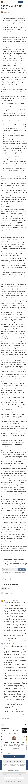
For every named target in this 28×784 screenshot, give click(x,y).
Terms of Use (20, 764)
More (4, 33)
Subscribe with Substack (15, 761)
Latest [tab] (6, 725)
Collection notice (22, 774)
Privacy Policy (14, 766)
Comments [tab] (4, 588)
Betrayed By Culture (6, 728)
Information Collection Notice (16, 765)
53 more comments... (5, 718)
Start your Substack (10, 778)
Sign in (25, 1)
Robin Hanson (7, 11)
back (25, 456)
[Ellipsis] (26, 601)
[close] (24, 737)
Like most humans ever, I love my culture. (10, 730)
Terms (17, 774)
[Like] (2, 15)
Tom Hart (6, 643)
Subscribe (20, 1)
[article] (14, 731)
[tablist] (6, 588)
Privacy (13, 774)
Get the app (20, 778)
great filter (19, 222)
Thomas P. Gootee (8, 600)
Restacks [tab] (10, 588)
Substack (8, 781)
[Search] (25, 725)
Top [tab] (2, 725)
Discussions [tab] (11, 725)
